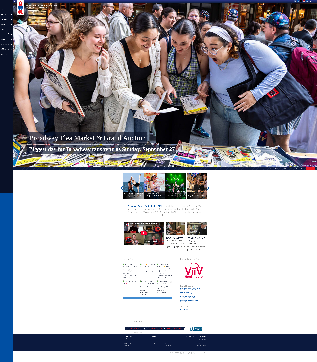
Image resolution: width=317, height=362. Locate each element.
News (3, 29)
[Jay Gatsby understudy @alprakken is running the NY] (130, 271)
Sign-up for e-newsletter (157, 347)
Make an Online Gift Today (134, 328)
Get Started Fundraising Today (154, 328)
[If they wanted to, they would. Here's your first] (164, 288)
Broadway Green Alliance (129, 341)
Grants (153, 341)
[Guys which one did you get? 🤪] (130, 288)
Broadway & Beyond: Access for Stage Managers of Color (136, 338)
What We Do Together (297, 168)
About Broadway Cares (170, 338)
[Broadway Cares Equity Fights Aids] (20, 7)
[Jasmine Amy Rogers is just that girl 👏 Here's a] (164, 271)
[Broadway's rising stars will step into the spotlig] (147, 288)
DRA (153, 338)
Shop (285, 168)
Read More (174, 247)
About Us (268, 168)
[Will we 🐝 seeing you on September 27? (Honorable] (147, 271)
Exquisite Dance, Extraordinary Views (83, 138)
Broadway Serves (127, 343)
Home (3, 9)
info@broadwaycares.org (201, 343)
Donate (310, 168)
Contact (4, 54)
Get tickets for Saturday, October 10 (72, 149)
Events (277, 168)
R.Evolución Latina (128, 345)
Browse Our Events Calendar (174, 328)
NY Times (138, 332)
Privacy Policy (168, 345)
